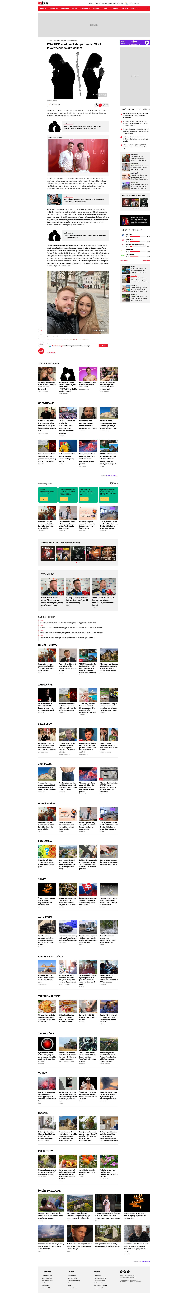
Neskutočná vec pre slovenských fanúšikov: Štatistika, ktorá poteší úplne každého (46, 525)
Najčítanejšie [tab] (128, 109)
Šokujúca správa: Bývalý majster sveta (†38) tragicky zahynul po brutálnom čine (46, 901)
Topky (58, 40)
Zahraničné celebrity (137, 217)
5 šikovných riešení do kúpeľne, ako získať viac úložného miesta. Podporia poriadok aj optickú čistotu (46, 1136)
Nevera (66, 340)
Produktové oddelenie (100, 1278)
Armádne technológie (105, 1063)
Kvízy (106, 8)
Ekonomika (97, 8)
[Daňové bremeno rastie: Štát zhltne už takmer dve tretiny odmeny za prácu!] (109, 851)
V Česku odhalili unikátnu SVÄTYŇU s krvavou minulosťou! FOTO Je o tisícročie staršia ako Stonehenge (109, 787)
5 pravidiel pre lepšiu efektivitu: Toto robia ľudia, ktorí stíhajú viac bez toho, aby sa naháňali (67, 978)
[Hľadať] (147, 8)
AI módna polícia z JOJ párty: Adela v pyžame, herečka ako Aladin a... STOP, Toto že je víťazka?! (71, 628)
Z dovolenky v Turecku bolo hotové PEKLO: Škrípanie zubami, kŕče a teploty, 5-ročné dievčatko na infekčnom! (87, 708)
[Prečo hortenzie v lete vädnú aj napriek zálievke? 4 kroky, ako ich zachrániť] (109, 1161)
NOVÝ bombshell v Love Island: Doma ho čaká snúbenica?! (87, 384)
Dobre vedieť (41, 530)
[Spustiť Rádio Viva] (134, 41)
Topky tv (114, 8)
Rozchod (59, 340)
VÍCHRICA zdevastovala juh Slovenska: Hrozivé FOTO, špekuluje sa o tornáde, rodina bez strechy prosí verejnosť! (87, 668)
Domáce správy (47, 645)
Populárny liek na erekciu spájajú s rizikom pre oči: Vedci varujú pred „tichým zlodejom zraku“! (68, 786)
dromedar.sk (41, 791)
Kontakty (97, 1272)
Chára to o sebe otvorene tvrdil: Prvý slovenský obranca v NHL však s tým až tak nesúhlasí (108, 901)
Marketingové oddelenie (100, 1285)
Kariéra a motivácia (50, 956)
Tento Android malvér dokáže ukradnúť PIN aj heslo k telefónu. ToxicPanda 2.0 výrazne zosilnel (87, 1057)
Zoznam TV (47, 574)
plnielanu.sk (82, 831)
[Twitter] (128, 1271)
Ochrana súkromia (47, 1278)
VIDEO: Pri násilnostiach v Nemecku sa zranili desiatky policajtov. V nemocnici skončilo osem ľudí (47, 1096)
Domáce (43, 8)
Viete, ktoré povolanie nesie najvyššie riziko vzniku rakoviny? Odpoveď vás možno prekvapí (87, 787)
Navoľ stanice (124, 260)
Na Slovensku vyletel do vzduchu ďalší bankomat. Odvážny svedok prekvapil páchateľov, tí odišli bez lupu (68, 1096)
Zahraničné (53, 8)
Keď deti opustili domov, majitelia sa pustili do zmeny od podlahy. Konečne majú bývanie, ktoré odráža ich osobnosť (109, 1136)
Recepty (61, 1181)
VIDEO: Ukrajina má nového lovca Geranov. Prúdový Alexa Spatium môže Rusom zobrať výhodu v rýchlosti (108, 1057)
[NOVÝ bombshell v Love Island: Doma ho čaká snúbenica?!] (88, 374)
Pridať (104, 346)
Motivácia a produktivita (64, 984)
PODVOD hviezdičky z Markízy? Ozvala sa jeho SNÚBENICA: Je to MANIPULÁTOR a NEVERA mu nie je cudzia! (68, 386)
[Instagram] (124, 1271)
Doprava (102, 944)
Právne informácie (47, 1275)
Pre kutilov (45, 1151)
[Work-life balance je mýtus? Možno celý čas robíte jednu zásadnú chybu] (47, 967)
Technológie (46, 1033)
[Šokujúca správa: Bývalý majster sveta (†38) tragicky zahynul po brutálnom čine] (47, 889)
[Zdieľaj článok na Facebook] (41, 337)
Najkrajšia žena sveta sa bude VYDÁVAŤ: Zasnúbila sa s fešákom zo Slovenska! (47, 385)
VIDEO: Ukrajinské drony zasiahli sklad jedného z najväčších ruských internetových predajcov (108, 1095)
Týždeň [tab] (146, 109)
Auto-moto (45, 916)
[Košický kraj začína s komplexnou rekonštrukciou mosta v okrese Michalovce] (109, 927)
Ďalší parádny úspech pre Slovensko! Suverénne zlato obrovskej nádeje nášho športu (88, 901)
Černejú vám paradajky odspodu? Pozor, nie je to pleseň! (88, 1172)
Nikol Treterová (75, 340)
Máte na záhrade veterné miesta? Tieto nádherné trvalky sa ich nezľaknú (47, 1172)
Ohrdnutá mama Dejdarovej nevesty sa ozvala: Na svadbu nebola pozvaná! (109, 746)
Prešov (101, 672)
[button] (100, 105)
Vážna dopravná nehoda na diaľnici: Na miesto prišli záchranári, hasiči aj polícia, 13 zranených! (67, 707)
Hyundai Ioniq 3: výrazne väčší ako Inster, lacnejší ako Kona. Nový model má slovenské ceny (88, 939)
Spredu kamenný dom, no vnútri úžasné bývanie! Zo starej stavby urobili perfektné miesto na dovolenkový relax (68, 1136)
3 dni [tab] (138, 109)
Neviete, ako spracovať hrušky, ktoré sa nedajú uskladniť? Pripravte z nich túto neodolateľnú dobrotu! (67, 1174)
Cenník (70, 1283)
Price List (70, 1285)
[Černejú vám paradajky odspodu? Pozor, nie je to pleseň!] (88, 1161)
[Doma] (122, 250)
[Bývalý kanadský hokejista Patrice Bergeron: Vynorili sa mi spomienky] (78, 586)
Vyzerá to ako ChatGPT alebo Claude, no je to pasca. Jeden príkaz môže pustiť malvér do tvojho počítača (47, 1057)
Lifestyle (124, 8)
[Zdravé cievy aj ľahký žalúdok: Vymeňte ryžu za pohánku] (88, 1006)
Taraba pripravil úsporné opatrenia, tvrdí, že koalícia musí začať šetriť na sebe (67, 667)
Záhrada (81, 1176)
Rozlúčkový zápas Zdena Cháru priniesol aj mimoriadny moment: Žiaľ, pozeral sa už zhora (67, 901)
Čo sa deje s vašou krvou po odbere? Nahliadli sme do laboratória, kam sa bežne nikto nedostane (109, 525)
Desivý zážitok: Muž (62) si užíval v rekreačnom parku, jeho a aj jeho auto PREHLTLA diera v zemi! (108, 707)
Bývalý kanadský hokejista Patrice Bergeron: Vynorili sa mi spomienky (77, 600)
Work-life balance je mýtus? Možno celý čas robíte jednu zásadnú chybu (46, 978)
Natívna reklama (72, 1288)
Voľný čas (134, 8)
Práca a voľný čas (42, 984)
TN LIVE (42, 1073)
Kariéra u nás (45, 1283)
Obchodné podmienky (74, 1280)
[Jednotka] (122, 245)
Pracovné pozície (45, 483)
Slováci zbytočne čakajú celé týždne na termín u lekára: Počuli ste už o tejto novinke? (67, 525)
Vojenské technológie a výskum (66, 1061)
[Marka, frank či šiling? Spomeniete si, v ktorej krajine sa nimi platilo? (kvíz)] (47, 851)
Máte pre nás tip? (98, 1288)
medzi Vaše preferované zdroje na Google (71, 346)
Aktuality (81, 986)
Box (39, 907)
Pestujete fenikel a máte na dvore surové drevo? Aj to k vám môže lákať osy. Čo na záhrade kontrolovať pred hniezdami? (88, 1136)
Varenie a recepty (49, 996)
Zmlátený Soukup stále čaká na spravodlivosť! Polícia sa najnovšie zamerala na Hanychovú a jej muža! (67, 747)
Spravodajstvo (97, 1275)
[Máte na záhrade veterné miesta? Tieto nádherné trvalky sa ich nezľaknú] (47, 1161)
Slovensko (61, 907)
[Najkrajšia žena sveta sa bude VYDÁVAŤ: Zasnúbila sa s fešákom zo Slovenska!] (47, 374)
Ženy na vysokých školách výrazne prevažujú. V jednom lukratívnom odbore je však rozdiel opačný (88, 979)
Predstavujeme (42, 946)
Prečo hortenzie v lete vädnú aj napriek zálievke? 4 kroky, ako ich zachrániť (109, 1173)
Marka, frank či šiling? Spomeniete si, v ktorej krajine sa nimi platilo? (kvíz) (46, 863)
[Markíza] (122, 235)
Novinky (81, 944)
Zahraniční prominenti (64, 754)
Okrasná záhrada (42, 1176)
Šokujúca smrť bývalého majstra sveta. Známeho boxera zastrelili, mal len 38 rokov (88, 1095)
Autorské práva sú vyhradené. (127, 1277)
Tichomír (113, 3)
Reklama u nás (72, 1275)
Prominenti (65, 8)
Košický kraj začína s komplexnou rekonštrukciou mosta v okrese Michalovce (108, 939)
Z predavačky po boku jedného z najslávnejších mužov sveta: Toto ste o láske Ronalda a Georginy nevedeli (139, 222)
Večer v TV (137, 230)
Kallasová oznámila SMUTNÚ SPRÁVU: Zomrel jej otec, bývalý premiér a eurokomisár (68, 623)
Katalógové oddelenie (100, 1283)
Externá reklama (72, 1278)
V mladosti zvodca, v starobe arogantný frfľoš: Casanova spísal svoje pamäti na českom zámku (71, 633)
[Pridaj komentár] (41, 330)
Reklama (71, 1272)
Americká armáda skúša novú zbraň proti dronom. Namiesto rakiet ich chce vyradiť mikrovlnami (67, 1056)
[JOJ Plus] (122, 255)
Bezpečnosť (41, 1063)
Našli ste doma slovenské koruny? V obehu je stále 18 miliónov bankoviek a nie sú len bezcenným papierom (88, 864)
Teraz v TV (125, 230)
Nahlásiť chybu (51, 353)
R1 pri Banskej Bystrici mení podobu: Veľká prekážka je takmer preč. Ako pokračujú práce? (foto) (67, 864)
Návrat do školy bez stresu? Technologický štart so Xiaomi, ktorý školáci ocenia (87, 525)
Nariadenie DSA (46, 1288)
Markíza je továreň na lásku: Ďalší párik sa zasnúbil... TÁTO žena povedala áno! (107, 385)
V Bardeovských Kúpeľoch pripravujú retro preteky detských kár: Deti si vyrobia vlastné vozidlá (109, 667)
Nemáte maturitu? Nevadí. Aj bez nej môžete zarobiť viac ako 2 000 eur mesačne (109, 978)
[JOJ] (122, 240)
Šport (74, 8)
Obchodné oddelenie (99, 1280)
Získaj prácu (103, 984)
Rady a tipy (82, 1021)
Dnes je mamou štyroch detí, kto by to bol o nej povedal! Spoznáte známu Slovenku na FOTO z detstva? (88, 747)
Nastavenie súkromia (47, 1280)
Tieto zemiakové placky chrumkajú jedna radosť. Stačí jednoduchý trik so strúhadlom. (46, 1018)
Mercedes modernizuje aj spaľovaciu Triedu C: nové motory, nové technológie (68, 938)
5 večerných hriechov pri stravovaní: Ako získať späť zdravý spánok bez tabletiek (108, 1018)
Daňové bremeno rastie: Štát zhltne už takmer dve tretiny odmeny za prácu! (109, 862)
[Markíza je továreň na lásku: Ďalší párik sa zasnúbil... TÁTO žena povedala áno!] (109, 374)
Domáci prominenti (72, 40)
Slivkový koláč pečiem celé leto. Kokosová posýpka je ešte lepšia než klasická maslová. (66, 1018)
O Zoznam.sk (46, 1272)
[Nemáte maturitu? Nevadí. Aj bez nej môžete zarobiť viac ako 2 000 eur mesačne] (109, 967)
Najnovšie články (46, 617)
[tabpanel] (135, 131)
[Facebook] (121, 1271)
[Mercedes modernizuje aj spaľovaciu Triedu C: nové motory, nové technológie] (68, 927)
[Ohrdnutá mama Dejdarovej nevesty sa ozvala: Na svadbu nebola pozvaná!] (109, 734)
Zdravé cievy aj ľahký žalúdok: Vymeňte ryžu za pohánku (88, 1017)
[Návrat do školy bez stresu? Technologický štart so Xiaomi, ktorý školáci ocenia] (68, 814)
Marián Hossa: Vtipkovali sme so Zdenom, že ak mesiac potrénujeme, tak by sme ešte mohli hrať (52, 601)
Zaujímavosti (85, 8)
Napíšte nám (45, 1285)
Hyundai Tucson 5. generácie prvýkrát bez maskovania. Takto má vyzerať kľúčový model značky (46, 940)
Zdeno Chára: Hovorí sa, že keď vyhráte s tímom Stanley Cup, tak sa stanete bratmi (103, 601)
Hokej (42, 607)
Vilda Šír (85, 340)
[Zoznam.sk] (125, 1281)
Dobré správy (46, 803)
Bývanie (43, 1112)
